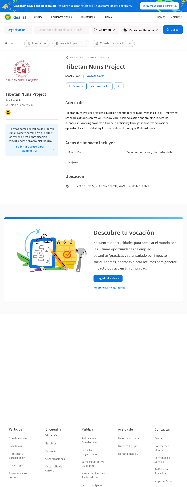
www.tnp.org (95, 76)
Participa (38, 17)
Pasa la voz (15, 446)
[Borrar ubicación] (114, 29)
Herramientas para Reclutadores (93, 475)
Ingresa (161, 17)
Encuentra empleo (61, 17)
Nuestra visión (18, 438)
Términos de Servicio (162, 460)
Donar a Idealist (128, 454)
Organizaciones (55, 459)
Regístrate (176, 17)
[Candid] (8, 112)
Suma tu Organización (90, 452)
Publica (108, 17)
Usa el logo (16, 465)
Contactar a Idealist (161, 448)
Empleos (50, 444)
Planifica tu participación (17, 456)
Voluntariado (88, 17)
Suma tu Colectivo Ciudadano (93, 464)
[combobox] (61, 30)
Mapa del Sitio (163, 481)
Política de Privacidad (161, 471)
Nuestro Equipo (128, 446)
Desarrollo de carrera (53, 469)
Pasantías (51, 451)
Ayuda (158, 438)
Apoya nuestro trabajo (18, 475)
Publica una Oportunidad (90, 440)
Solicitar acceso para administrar (30, 149)
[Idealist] (15, 17)
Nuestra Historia (128, 438)
